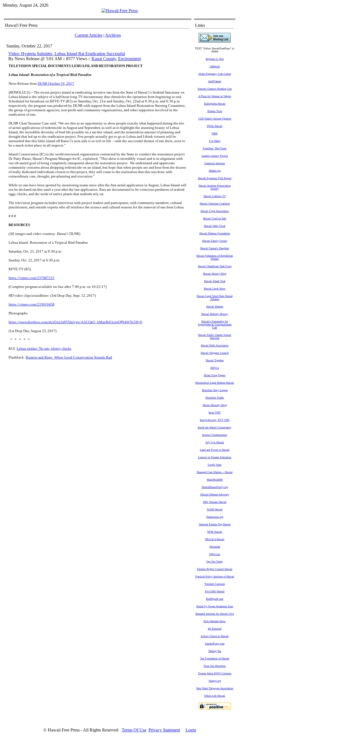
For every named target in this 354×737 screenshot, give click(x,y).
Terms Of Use (134, 730)
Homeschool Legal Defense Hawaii (214, 382)
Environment (129, 58)
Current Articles (88, 35)
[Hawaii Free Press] (119, 10)
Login (191, 730)
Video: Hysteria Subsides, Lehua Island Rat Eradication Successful (66, 53)
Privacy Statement (164, 730)
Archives (113, 35)
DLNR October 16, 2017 (56, 83)
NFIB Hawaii (214, 531)
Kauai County (104, 58)
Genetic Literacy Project (214, 155)
